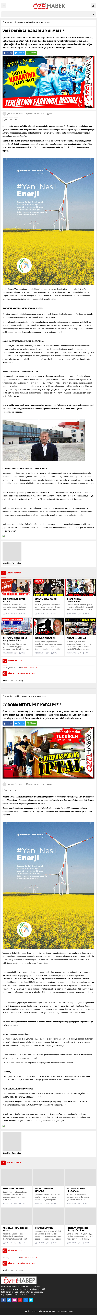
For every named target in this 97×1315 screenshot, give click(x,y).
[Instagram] (14, 1300)
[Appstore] (25, 1300)
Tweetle (21, 52)
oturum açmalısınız (29, 668)
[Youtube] (20, 1300)
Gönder (33, 52)
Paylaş (9, 52)
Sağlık (17, 696)
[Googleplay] (31, 1300)
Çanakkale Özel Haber (15, 114)
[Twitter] (9, 1300)
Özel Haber (19, 22)
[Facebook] (3, 1300)
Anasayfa (8, 22)
